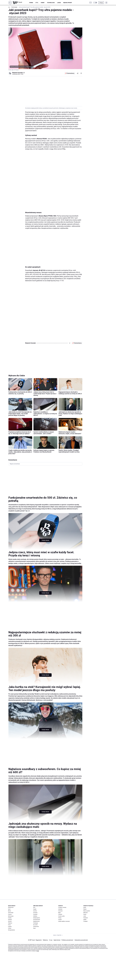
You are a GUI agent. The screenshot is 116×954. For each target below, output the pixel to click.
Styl (37, 2)
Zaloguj (101, 2)
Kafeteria (35, 916)
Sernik (84, 907)
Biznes (9, 910)
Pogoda (10, 926)
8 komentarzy (70, 73)
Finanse (10, 914)
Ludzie (59, 2)
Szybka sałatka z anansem (64, 921)
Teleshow (10, 923)
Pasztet (60, 919)
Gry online (35, 924)
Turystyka (35, 914)
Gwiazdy (10, 919)
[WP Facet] (21, 2)
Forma (31, 2)
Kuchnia (35, 910)
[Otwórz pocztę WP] (90, 2)
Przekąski (85, 921)
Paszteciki (85, 917)
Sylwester (60, 909)
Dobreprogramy (36, 917)
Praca (9, 924)
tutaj (38, 950)
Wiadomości (10, 907)
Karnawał (60, 910)
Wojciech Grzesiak (17, 72)
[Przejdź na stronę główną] (10, 3)
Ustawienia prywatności (81, 940)
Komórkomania (36, 919)
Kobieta (9, 917)
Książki (34, 909)
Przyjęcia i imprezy (62, 907)
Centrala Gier (36, 926)
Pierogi (59, 917)
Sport (9, 909)
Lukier (84, 916)
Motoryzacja (10, 916)
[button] (95, 3)
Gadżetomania (36, 921)
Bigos (59, 912)
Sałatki (84, 919)
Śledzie (84, 909)
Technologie (51, 2)
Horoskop (35, 912)
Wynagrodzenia (11, 930)
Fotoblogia (35, 923)
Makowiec (85, 912)
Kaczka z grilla (61, 916)
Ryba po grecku (86, 910)
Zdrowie (10, 921)
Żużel (34, 928)
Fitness (9, 928)
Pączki (84, 914)
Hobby (43, 2)
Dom (34, 907)
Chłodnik (60, 914)
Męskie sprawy (67, 2)
